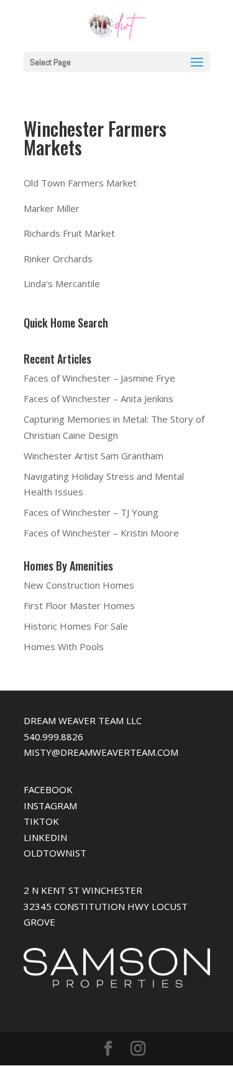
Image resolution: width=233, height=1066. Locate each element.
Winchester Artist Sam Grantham (93, 455)
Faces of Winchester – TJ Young (91, 512)
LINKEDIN (45, 837)
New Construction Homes (79, 585)
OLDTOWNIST (55, 853)
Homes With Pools (64, 646)
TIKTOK (41, 821)
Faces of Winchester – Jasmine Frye (99, 378)
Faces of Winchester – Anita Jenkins (98, 398)
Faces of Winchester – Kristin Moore (101, 532)
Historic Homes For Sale (76, 626)
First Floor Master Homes (79, 605)
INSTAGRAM (50, 805)
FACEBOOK (48, 789)
